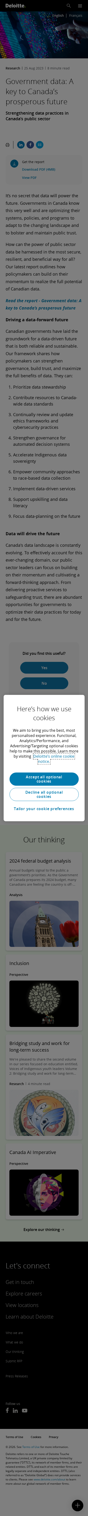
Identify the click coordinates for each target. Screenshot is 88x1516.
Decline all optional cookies (44, 794)
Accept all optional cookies (44, 779)
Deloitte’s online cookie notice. (53, 759)
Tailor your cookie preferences (44, 808)
